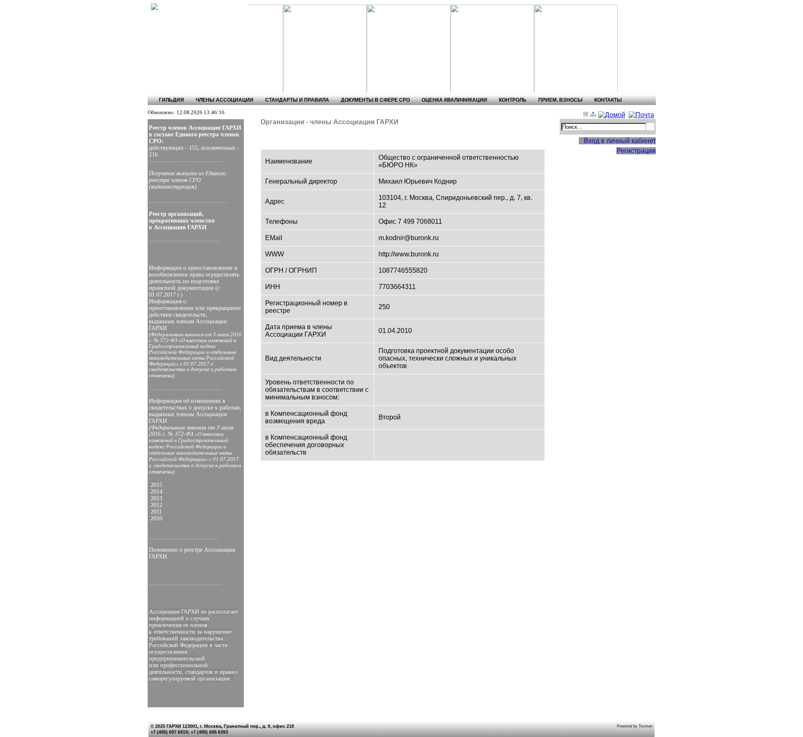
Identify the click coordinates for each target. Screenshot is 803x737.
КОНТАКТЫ (608, 100)
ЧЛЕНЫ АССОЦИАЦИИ (224, 100)
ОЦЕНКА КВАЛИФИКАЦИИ (454, 100)
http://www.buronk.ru (408, 254)
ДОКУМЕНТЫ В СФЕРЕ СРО (375, 100)
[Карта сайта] (594, 114)
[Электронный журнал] (586, 114)
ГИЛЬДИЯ (171, 100)
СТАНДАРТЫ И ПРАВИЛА (297, 100)
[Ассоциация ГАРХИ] (185, 6)
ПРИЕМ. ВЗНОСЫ (560, 100)
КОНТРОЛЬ (513, 100)
